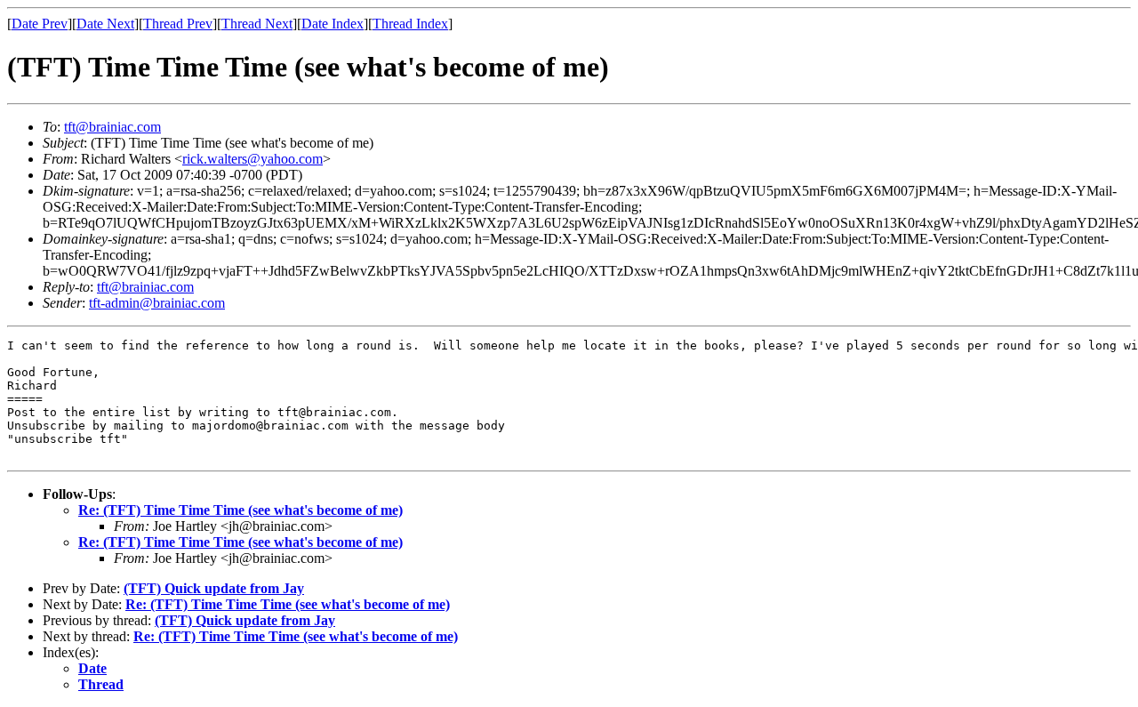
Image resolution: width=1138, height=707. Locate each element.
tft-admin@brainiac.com (157, 302)
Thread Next (257, 23)
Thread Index (410, 23)
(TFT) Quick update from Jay (214, 588)
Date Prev (40, 23)
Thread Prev (177, 23)
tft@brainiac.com (112, 126)
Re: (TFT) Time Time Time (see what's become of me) (240, 510)
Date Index (332, 23)
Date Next (105, 23)
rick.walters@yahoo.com (252, 158)
